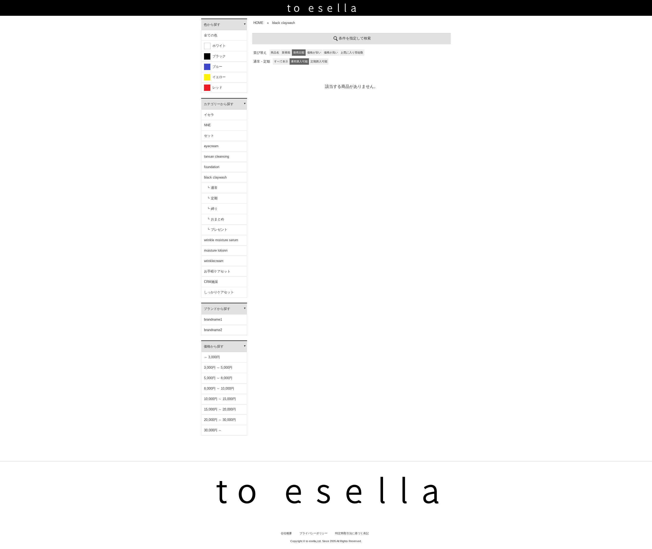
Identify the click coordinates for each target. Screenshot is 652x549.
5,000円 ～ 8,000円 (218, 378)
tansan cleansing (216, 156)
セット (209, 136)
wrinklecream (213, 261)
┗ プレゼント (217, 229)
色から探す (212, 24)
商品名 (275, 52)
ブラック (218, 56)
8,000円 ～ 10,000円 (219, 388)
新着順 (286, 52)
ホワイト (218, 46)
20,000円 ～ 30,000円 (220, 420)
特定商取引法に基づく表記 (352, 533)
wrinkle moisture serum (221, 240)
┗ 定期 (212, 198)
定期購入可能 (318, 61)
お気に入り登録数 (352, 52)
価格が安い (314, 52)
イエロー (218, 77)
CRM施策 (211, 282)
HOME (258, 23)
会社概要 (286, 533)
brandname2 (213, 330)
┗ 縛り (212, 209)
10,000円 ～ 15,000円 (220, 399)
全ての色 (210, 35)
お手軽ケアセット (217, 271)
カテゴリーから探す (219, 104)
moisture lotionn (215, 250)
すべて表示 (281, 61)
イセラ (209, 115)
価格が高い (331, 52)
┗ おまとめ (215, 219)
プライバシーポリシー (314, 533)
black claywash (215, 177)
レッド (216, 87)
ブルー (216, 66)
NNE (207, 125)
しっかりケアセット (219, 292)
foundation (211, 167)
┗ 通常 (212, 188)
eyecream (211, 146)
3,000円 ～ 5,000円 (218, 367)
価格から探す (214, 346)
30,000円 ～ (213, 430)
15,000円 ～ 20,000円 (220, 409)
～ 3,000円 (212, 357)
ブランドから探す (217, 309)
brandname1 (213, 319)
